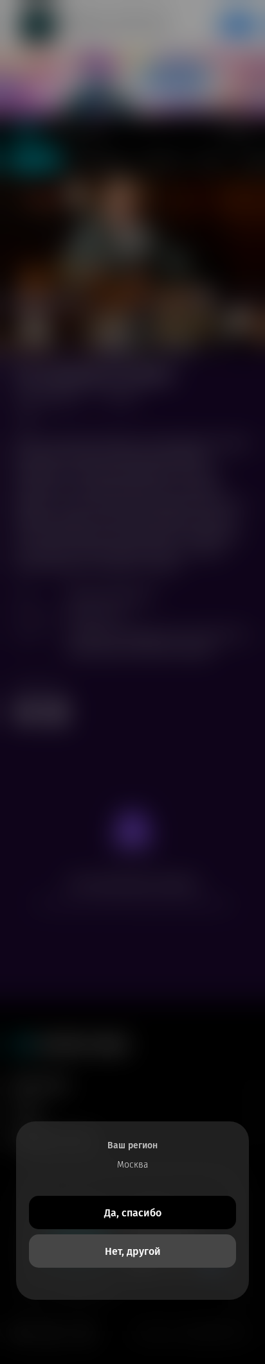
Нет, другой (133, 1251)
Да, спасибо (132, 1213)
